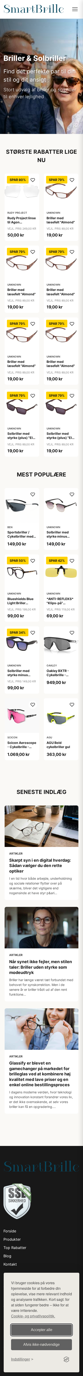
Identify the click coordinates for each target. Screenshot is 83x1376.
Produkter (12, 1239)
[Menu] (75, 9)
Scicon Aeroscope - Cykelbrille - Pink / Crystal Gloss (21, 749)
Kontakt (10, 1264)
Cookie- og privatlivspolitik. (33, 1316)
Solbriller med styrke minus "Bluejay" (18, 675)
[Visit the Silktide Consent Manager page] (66, 1359)
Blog (7, 1256)
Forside (9, 1231)
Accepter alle (41, 1330)
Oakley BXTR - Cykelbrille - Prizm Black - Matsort (58, 677)
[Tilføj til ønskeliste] (33, 180)
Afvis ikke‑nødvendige (41, 1344)
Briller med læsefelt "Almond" (61, 220)
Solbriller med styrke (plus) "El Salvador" (20, 438)
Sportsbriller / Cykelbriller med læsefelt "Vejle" (20, 536)
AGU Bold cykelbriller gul (58, 745)
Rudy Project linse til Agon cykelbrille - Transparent (21, 224)
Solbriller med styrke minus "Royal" (58, 536)
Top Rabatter (14, 1247)
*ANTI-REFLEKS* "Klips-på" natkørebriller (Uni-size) (60, 605)
